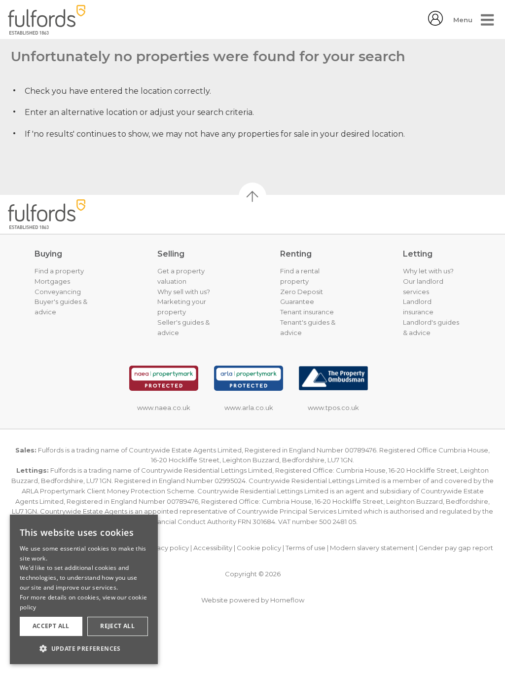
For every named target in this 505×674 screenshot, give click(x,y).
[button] (84, 648)
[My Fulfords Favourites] (435, 23)
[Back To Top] (252, 196)
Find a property (59, 271)
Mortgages (52, 281)
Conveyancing (58, 292)
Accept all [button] (51, 626)
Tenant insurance (307, 312)
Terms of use (305, 548)
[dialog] (84, 589)
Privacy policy (167, 548)
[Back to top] (57, 214)
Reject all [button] (117, 626)
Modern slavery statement (372, 548)
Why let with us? (428, 271)
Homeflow (287, 600)
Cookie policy (259, 548)
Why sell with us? (183, 292)
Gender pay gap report (456, 548)
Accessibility (212, 548)
